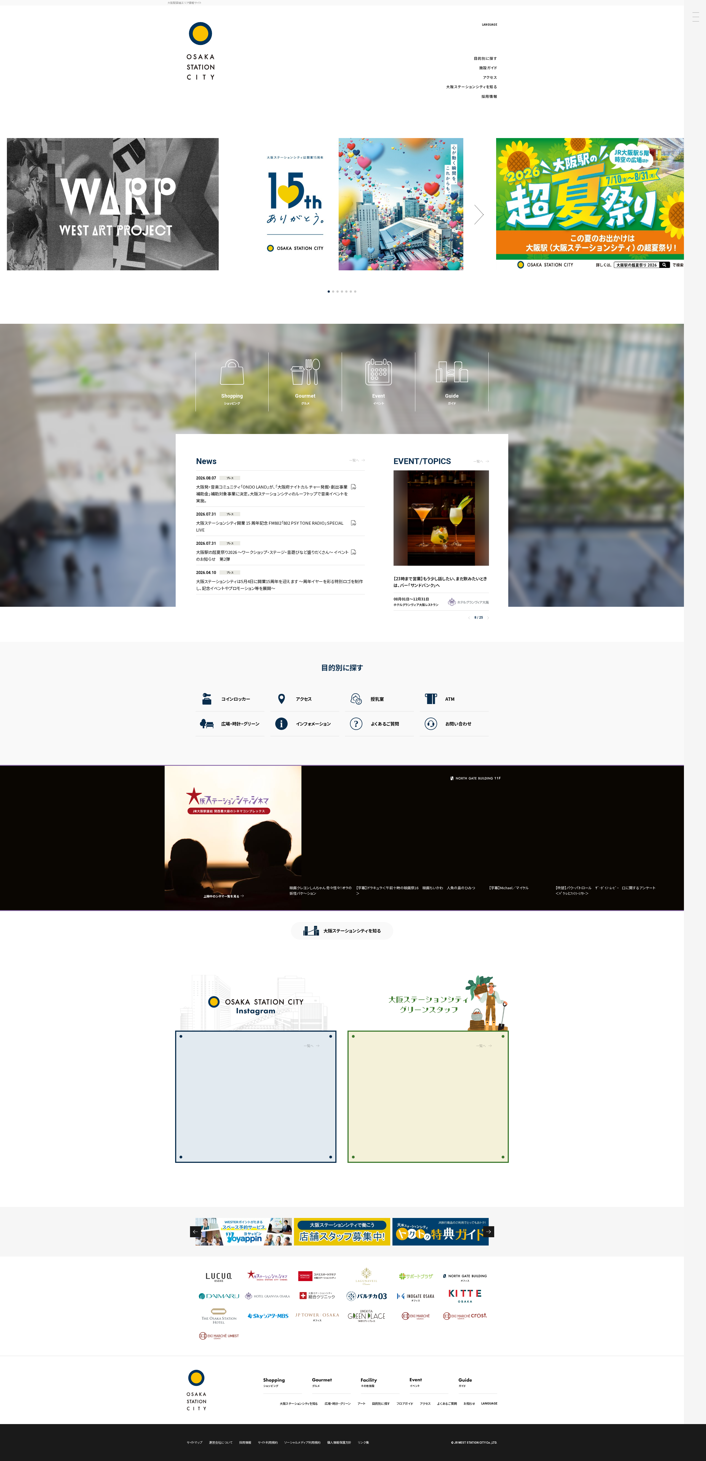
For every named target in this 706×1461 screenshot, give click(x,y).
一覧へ (354, 460)
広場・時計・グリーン (240, 723)
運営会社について (220, 1442)
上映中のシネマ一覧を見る (221, 896)
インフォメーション (313, 723)
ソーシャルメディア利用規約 (302, 1442)
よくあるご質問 (385, 723)
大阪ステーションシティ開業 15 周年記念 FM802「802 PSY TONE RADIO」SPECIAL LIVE (269, 522)
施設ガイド (488, 67)
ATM (449, 699)
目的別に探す (485, 58)
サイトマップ (194, 1442)
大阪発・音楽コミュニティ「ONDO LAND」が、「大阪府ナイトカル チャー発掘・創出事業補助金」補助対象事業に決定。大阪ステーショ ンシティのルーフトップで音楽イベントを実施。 (272, 489)
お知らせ (469, 1403)
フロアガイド (405, 1403)
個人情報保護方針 (339, 1442)
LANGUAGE (489, 24)
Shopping (232, 399)
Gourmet (305, 399)
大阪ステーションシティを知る (471, 86)
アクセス (490, 77)
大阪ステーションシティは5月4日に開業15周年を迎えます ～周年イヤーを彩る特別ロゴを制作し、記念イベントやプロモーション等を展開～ (279, 580)
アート (361, 1403)
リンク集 (363, 1442)
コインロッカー (235, 699)
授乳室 (377, 699)
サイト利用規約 (268, 1442)
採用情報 (489, 96)
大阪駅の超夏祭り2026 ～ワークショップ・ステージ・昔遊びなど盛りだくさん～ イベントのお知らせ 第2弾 (272, 551)
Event (378, 399)
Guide (452, 399)
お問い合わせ (458, 723)
